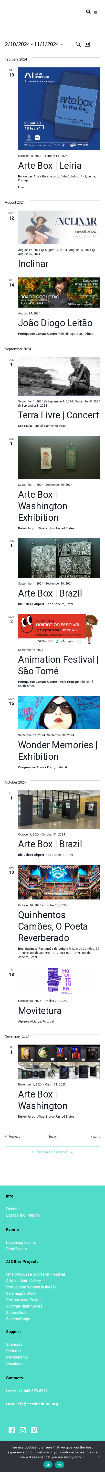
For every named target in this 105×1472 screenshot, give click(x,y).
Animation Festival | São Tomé (58, 665)
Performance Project (24, 1299)
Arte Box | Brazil (50, 593)
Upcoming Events (21, 1242)
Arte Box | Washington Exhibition (43, 506)
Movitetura (40, 1010)
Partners (13, 1350)
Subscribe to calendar (50, 1152)
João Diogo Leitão (55, 323)
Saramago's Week (21, 1293)
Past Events (16, 1249)
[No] (98, 1456)
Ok (48, 1465)
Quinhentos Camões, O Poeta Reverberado (53, 926)
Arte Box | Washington (43, 1100)
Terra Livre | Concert (58, 415)
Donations (14, 1363)
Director (13, 1209)
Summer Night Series (24, 1306)
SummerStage (18, 1319)
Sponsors (14, 1344)
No (59, 1465)
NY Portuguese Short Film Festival (35, 1274)
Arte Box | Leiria (50, 165)
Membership (17, 1357)
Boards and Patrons (23, 1215)
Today (53, 1136)
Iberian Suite (17, 1312)
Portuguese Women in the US (31, 1287)
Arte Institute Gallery (23, 1280)
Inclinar (33, 263)
